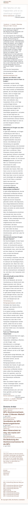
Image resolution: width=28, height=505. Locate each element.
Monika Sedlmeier (8, 15)
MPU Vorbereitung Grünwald (11, 496)
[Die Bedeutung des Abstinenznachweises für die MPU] (14, 437)
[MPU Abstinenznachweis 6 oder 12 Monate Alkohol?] (14, 410)
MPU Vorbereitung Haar (9, 491)
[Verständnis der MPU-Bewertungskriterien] (14, 419)
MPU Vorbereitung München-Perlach (13, 485)
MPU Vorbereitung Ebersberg (11, 493)
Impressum (6, 473)
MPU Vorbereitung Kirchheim (11, 494)
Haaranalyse (7, 369)
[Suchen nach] (26, 2)
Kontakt (5, 470)
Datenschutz (6, 471)
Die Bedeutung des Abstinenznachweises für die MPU (13, 442)
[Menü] (2, 2)
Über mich (6, 475)
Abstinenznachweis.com (10, 75)
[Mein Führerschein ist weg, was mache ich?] (14, 428)
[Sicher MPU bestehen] (9, 2)
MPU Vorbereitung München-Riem (12, 487)
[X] (0, 501)
